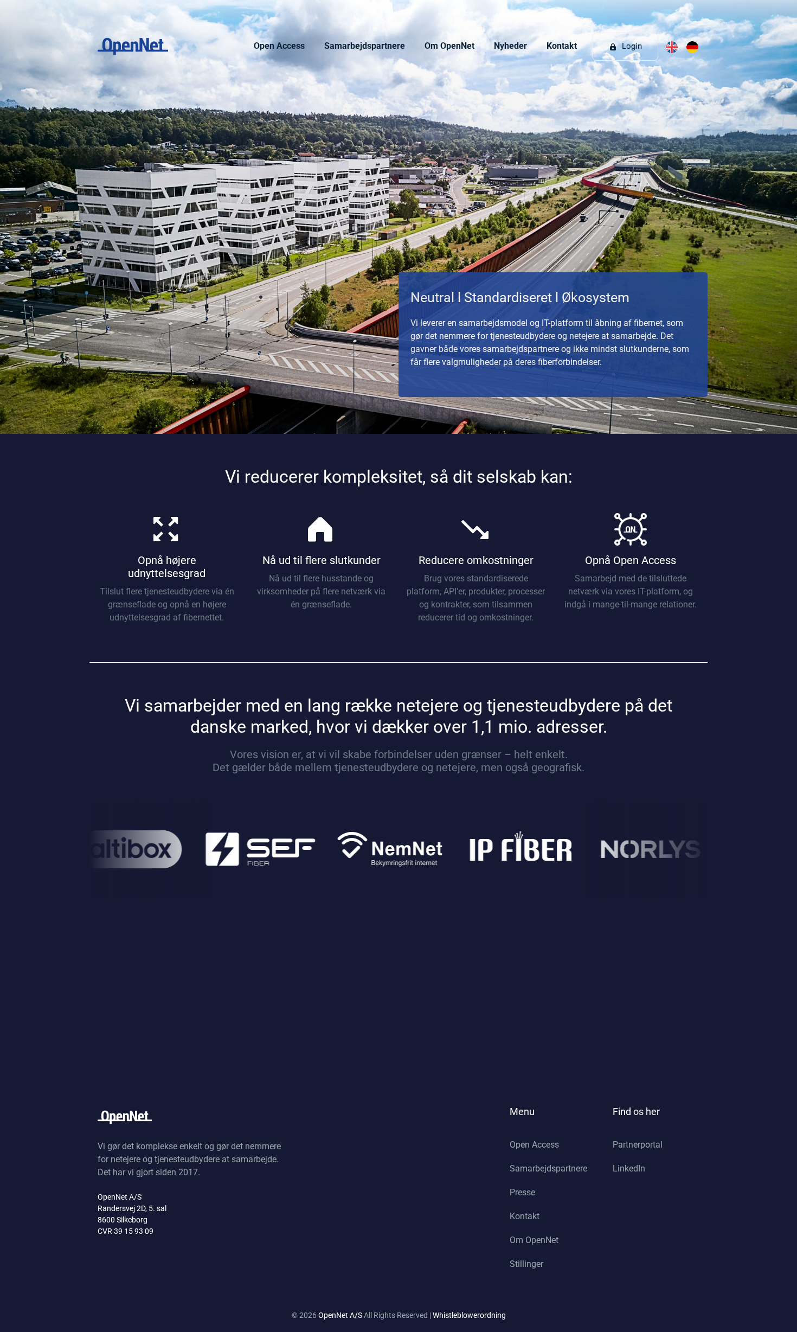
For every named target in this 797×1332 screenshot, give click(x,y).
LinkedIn (629, 1168)
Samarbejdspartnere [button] (364, 46)
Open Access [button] (279, 46)
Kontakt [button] (562, 46)
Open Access (534, 1144)
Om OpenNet (534, 1240)
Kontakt (524, 1216)
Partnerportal (638, 1144)
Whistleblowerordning (469, 1315)
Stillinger (526, 1264)
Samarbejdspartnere (548, 1168)
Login (631, 46)
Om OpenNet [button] (449, 46)
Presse (522, 1192)
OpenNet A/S (341, 1315)
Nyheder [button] (510, 46)
